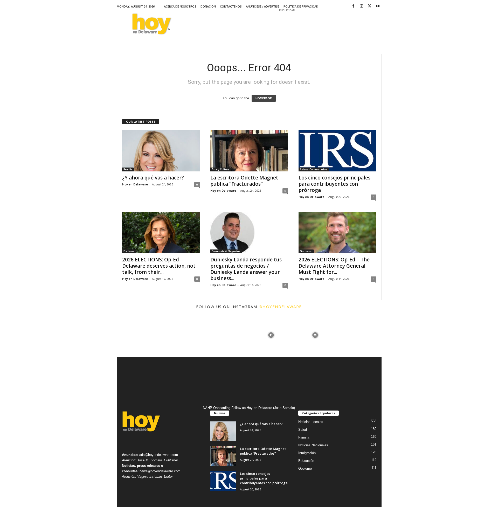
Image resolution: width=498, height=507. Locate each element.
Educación (306, 461)
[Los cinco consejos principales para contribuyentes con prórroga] (337, 150)
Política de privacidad (300, 6)
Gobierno (306, 251)
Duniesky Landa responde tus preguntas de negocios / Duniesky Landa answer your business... (246, 269)
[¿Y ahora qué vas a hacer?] (161, 150)
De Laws (128, 251)
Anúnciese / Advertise (262, 6)
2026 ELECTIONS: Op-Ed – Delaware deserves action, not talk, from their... (159, 265)
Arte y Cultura (221, 169)
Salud (302, 430)
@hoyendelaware (280, 306)
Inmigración (307, 453)
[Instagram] (361, 6)
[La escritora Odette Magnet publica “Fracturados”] (249, 150)
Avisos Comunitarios (313, 169)
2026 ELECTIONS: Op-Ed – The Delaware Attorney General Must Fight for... (334, 265)
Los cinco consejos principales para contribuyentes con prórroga (334, 183)
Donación (208, 6)
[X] (369, 6)
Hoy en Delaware (135, 184)
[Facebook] (353, 6)
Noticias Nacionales (313, 445)
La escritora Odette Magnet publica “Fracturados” (244, 180)
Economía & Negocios (226, 251)
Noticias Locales (310, 422)
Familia (128, 169)
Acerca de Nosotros (180, 6)
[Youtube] (378, 6)
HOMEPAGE (263, 98)
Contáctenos (231, 6)
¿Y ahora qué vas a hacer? (153, 177)
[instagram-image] (139, 335)
